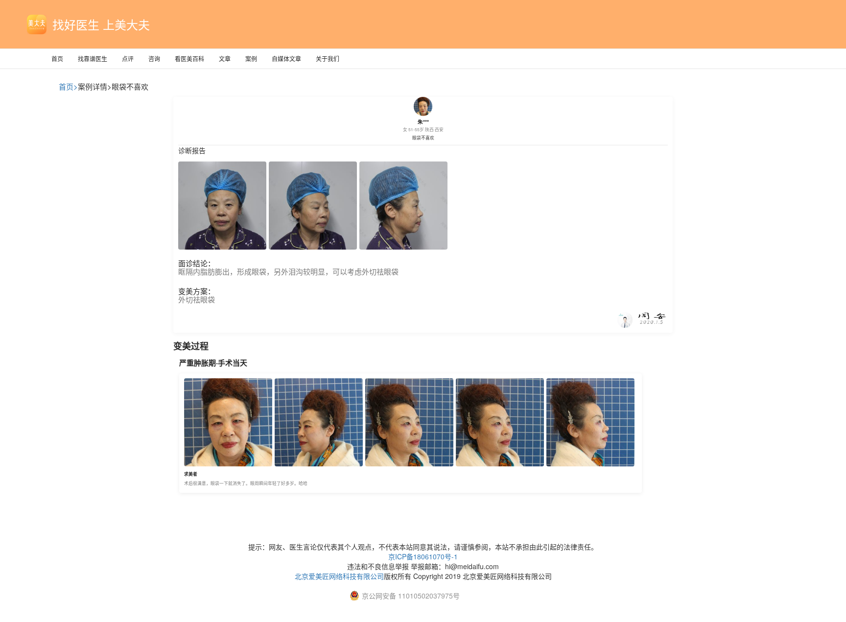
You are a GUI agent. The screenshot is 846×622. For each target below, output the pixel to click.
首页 (57, 58)
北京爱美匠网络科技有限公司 (339, 576)
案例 (251, 58)
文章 (225, 58)
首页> (68, 86)
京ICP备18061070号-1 (423, 556)
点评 (128, 58)
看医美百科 (189, 58)
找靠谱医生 (92, 58)
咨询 (154, 58)
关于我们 (327, 58)
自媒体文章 (286, 58)
